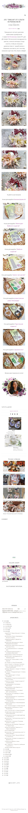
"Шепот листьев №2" (18, 275)
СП (25, 609)
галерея (16, 611)
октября (7, 624)
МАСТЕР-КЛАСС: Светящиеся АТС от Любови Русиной (13, 657)
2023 (5, 621)
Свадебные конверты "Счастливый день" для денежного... (14, 691)
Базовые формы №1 (20, 199)
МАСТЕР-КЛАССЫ (7, 609)
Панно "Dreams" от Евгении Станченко (14, 664)
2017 (5, 766)
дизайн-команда (22, 610)
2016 (5, 768)
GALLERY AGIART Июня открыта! (12, 747)
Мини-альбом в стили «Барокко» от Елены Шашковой (13, 688)
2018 (5, 764)
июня (6, 631)
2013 (5, 773)
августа (7, 628)
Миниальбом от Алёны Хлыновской (13, 654)
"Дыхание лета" (19, 350)
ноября (7, 622)
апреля (7, 751)
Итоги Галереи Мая (9, 730)
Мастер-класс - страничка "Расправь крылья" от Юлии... (14, 722)
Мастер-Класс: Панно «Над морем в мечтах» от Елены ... (13, 636)
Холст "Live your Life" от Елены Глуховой (15, 710)
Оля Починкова (12, 37)
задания (4, 612)
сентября (7, 626)
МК (19, 609)
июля (6, 629)
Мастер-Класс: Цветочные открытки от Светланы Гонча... (14, 646)
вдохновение (13, 28)
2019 (5, 763)
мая (6, 749)
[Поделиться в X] (13, 414)
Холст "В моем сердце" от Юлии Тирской (15, 705)
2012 (5, 775)
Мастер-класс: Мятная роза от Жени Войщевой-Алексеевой (14, 643)
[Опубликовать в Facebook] (10, 414)
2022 (5, 758)
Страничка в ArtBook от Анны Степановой (12, 742)
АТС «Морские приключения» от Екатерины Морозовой (13, 652)
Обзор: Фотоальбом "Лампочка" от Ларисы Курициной (13, 728)
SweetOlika (13, 810)
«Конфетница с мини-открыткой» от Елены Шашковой (14, 712)
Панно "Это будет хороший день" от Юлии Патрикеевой (14, 666)
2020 (5, 761)
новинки (9, 612)
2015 (5, 770)
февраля (7, 754)
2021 (5, 759)
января (7, 756)
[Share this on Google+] (15, 414)
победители (15, 612)
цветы (21, 612)
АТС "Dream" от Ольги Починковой (13, 662)
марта (7, 752)
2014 (5, 771)
